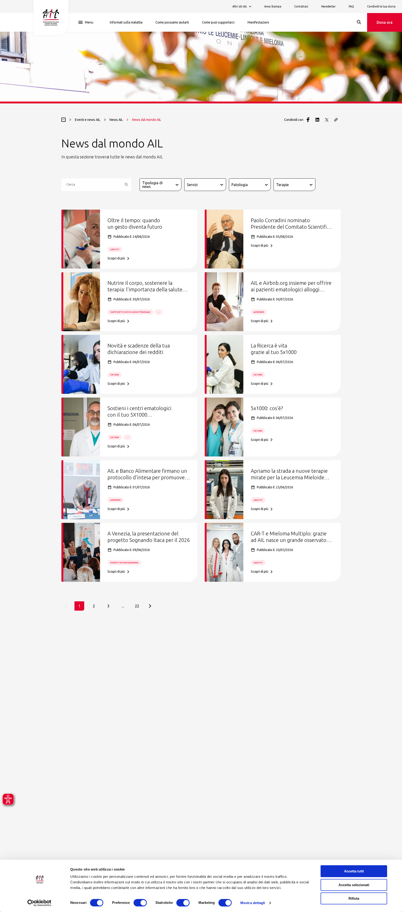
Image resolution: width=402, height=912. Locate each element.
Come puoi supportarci (218, 22)
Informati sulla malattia (126, 22)
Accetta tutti (354, 871)
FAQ (351, 6)
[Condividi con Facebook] (308, 119)
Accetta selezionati (353, 885)
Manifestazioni (258, 22)
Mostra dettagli (252, 903)
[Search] (359, 22)
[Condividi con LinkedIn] (317, 119)
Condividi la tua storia (381, 6)
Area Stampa (272, 6)
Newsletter (328, 6)
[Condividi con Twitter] (326, 119)
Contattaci (301, 6)
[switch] (140, 902)
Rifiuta (353, 898)
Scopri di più (116, 258)
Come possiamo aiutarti (172, 22)
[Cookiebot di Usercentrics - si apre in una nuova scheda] (39, 902)
